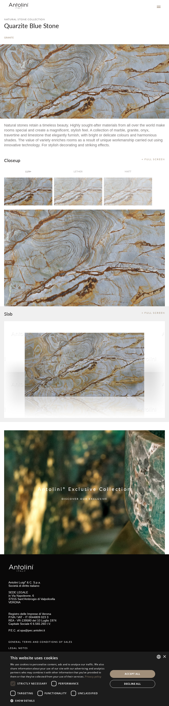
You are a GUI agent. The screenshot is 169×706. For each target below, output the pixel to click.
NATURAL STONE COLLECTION (24, 19)
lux (28, 171)
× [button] (164, 656)
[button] (58, 700)
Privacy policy (93, 676)
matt (128, 171)
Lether (78, 171)
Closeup (12, 160)
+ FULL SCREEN (153, 159)
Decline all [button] (132, 684)
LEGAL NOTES (18, 648)
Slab (8, 313)
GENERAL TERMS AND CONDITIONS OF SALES (40, 641)
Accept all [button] (132, 674)
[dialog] (84, 679)
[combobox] (159, 657)
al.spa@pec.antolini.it (31, 630)
